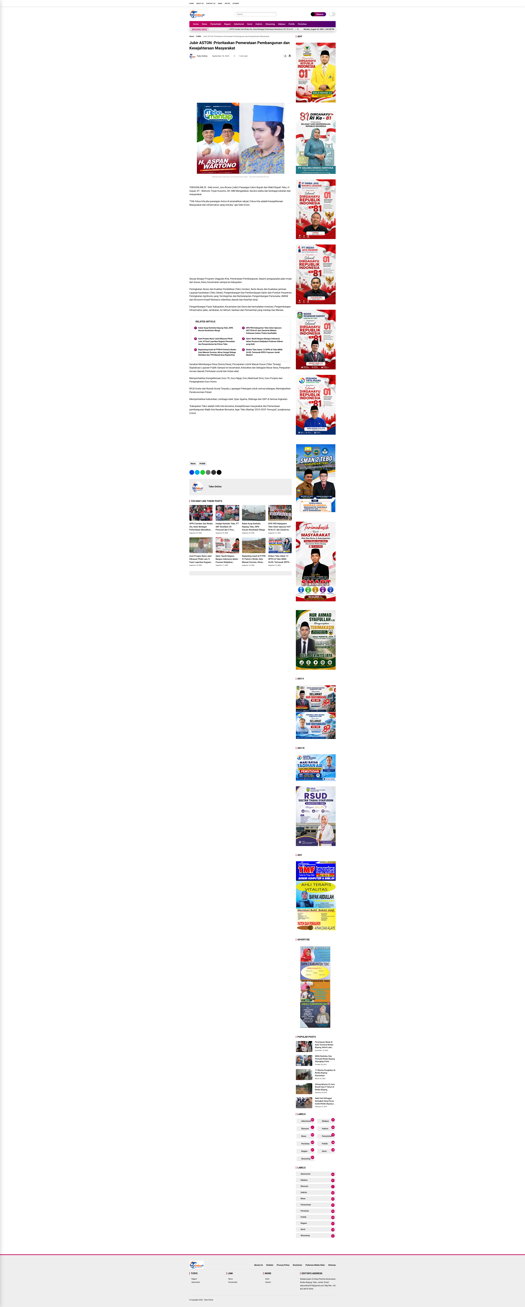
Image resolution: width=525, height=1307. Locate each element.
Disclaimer (297, 1265)
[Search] (274, 14)
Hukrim (259, 24)
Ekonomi (307, 1128)
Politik (292, 24)
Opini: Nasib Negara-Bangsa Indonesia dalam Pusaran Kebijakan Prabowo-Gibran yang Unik (264, 341)
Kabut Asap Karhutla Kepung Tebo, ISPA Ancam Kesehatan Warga (299, 29)
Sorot (249, 24)
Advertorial (239, 24)
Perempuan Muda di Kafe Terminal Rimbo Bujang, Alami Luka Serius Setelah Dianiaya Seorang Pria (325, 1045)
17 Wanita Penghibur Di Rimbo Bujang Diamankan (325, 1073)
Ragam (227, 24)
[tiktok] (334, 3)
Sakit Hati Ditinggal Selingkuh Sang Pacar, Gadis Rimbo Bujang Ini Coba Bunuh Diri (325, 1101)
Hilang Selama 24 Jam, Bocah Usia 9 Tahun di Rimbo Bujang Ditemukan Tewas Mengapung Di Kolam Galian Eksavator (325, 1087)
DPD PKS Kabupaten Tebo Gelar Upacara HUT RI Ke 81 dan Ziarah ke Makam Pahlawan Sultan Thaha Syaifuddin (264, 330)
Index (220, 3)
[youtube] (330, 3)
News (204, 24)
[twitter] (322, 3)
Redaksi (269, 1265)
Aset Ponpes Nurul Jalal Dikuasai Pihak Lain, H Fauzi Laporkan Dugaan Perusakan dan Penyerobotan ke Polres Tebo (216, 341)
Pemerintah (215, 24)
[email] (213, 472)
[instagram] (326, 3)
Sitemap (236, 3)
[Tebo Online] (197, 17)
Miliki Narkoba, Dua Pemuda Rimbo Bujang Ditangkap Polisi (325, 1059)
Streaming (270, 24)
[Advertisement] (240, 81)
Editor (227, 3)
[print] (208, 472)
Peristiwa (302, 24)
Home (191, 3)
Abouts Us (258, 1265)
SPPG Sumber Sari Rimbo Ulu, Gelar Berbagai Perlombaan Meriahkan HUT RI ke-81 (201, 526)
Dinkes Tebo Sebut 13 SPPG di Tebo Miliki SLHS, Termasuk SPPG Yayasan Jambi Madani (264, 352)
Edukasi (281, 24)
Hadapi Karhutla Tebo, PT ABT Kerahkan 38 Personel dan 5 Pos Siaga (243, 29)
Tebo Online (208, 1300)
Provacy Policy (283, 1265)
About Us (200, 3)
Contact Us (210, 3)
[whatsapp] (202, 472)
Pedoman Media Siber (315, 1265)
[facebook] (318, 3)
